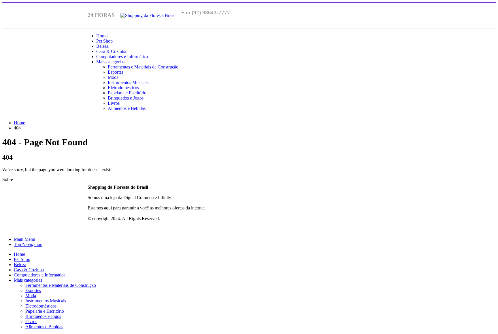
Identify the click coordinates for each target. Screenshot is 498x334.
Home (101, 35)
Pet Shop (104, 41)
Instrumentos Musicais (128, 82)
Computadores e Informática (122, 56)
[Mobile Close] (5, 229)
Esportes (115, 72)
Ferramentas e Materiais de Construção (143, 66)
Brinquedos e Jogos (126, 98)
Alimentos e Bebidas (127, 108)
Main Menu (24, 239)
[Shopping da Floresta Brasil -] (148, 15)
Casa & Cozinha (111, 51)
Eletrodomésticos (123, 87)
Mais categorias (110, 61)
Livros (114, 103)
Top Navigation (28, 244)
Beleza (102, 46)
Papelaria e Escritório (127, 92)
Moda (113, 77)
